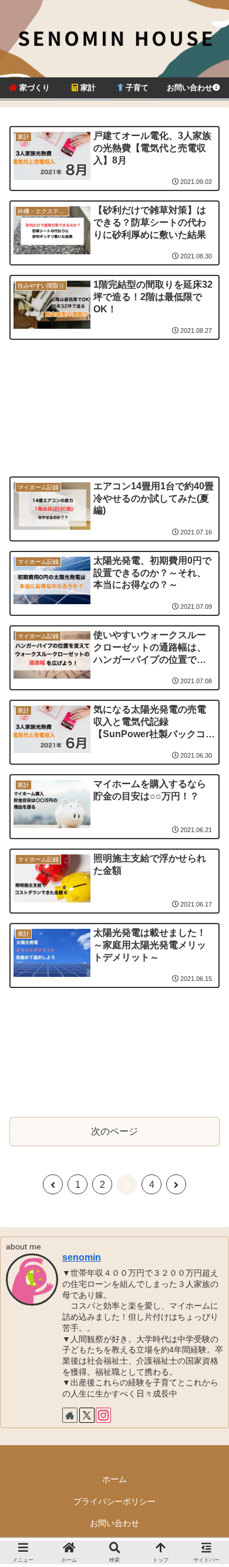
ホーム (114, 1479)
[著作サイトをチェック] (70, 1415)
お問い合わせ (114, 1523)
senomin (81, 1257)
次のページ (114, 1131)
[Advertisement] (114, 391)
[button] (205, 1439)
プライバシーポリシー (114, 1501)
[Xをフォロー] (87, 1415)
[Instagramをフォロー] (103, 1415)
